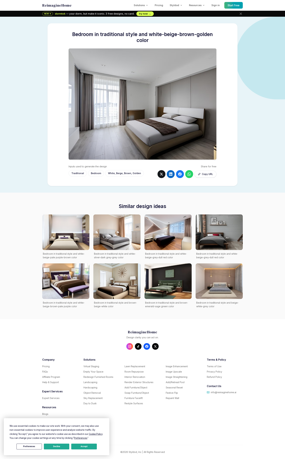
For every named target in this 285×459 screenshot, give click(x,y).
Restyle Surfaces (134, 403)
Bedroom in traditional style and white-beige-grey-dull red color (166, 255)
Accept (84, 446)
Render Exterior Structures (139, 382)
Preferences (29, 446)
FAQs (45, 371)
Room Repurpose (134, 371)
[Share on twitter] (161, 174)
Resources (195, 5)
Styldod (174, 5)
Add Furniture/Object (136, 387)
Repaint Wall (172, 398)
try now (145, 13)
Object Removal (92, 392)
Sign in (215, 5)
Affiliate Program (51, 377)
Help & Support (50, 382)
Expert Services (51, 398)
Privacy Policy (214, 371)
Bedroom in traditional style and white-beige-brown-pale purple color (64, 304)
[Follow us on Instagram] (129, 346)
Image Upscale (174, 371)
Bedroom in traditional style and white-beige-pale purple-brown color (64, 255)
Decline (56, 446)
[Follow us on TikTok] (138, 346)
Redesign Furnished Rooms (98, 377)
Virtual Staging (91, 366)
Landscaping (90, 382)
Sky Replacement (93, 398)
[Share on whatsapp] (189, 174)
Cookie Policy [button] (95, 434)
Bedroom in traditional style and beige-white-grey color (217, 304)
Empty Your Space (93, 371)
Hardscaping (90, 387)
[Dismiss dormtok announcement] (241, 14)
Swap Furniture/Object (137, 392)
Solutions (139, 5)
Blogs (45, 414)
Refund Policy (214, 377)
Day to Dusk (90, 403)
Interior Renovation (135, 377)
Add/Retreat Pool (175, 382)
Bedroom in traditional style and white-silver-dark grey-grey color (115, 255)
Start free (234, 5)
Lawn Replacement (135, 366)
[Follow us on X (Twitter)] (155, 346)
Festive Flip (172, 392)
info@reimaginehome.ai (223, 392)
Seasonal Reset (174, 387)
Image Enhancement (177, 366)
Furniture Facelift (134, 398)
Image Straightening (176, 377)
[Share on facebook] (180, 174)
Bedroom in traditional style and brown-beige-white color (115, 304)
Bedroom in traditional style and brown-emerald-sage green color (166, 304)
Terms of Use (214, 366)
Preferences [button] (80, 438)
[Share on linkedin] (171, 174)
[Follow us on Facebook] (146, 346)
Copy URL (207, 174)
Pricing (159, 5)
